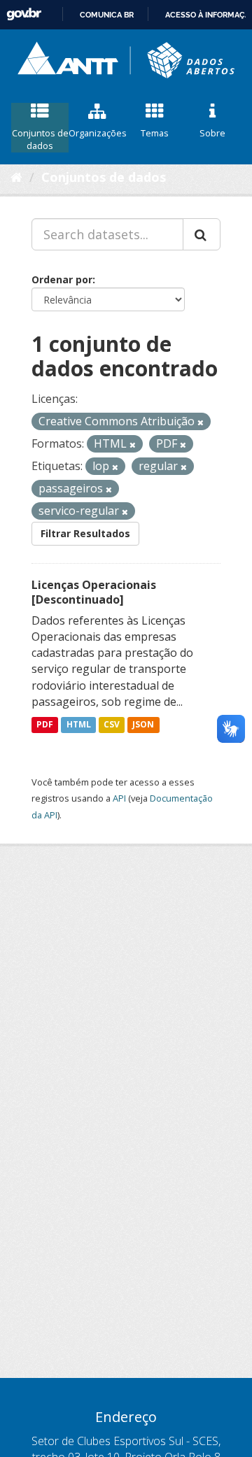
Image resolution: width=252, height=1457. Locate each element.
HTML (78, 724)
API (119, 798)
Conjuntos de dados (40, 139)
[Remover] (200, 422)
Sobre (212, 133)
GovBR (23, 14)
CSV (112, 724)
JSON (143, 724)
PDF (44, 724)
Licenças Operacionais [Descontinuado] (93, 592)
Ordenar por (61, 279)
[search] (201, 234)
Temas (155, 133)
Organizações (97, 133)
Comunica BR (107, 15)
